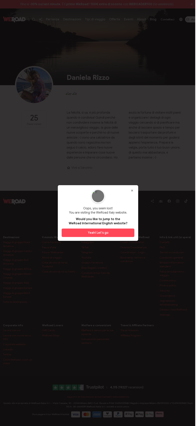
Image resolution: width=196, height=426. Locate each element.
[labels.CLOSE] (132, 190)
